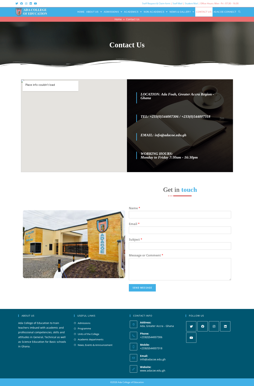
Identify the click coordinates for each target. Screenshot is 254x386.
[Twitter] (191, 326)
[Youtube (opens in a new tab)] (35, 3)
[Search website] (239, 12)
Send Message (142, 287)
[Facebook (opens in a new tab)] (21, 3)
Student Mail (191, 3)
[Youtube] (191, 338)
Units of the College (88, 334)
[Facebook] (202, 326)
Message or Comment (146, 255)
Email (134, 224)
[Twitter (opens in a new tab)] (17, 3)
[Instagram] (214, 326)
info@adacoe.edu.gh (153, 359)
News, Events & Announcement (95, 345)
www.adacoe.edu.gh (152, 370)
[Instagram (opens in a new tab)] (26, 3)
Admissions (84, 323)
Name (134, 208)
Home (118, 19)
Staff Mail (177, 3)
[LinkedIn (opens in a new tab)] (30, 3)
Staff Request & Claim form (156, 3)
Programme (84, 328)
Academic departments (90, 339)
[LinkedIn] (225, 326)
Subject (135, 240)
